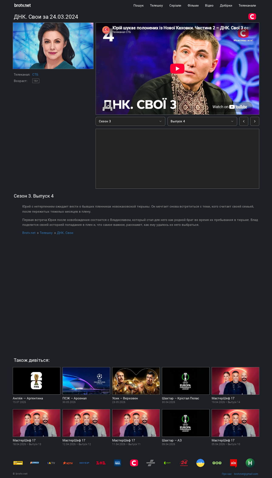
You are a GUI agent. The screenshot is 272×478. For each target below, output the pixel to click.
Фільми (193, 5)
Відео (209, 5)
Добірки (226, 5)
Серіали (175, 5)
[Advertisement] (177, 158)
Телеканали (247, 5)
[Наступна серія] (254, 121)
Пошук (138, 5)
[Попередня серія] (243, 121)
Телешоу (156, 5)
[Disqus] (136, 292)
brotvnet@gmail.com (246, 473)
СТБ (35, 74)
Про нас (227, 473)
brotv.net (22, 5)
